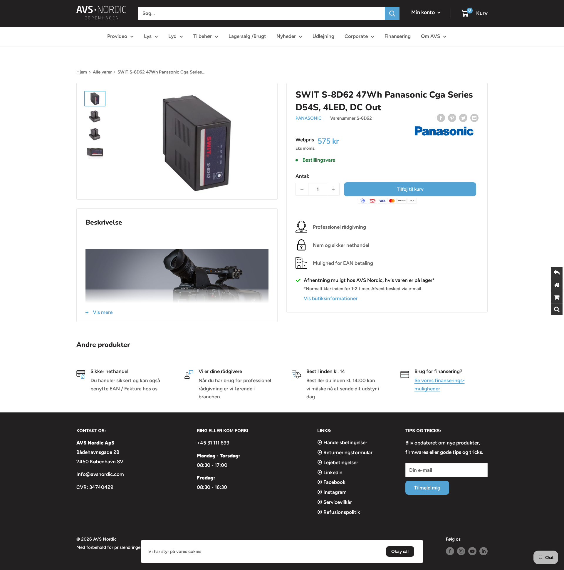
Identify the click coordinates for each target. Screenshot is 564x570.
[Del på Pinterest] (452, 117)
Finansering (398, 36)
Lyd (172, 36)
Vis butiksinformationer (330, 298)
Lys (148, 36)
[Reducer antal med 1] (302, 189)
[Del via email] (474, 117)
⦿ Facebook (331, 482)
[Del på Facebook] (441, 117)
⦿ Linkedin (330, 472)
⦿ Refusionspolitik (338, 512)
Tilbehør (202, 36)
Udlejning (323, 36)
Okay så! (400, 551)
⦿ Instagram (332, 492)
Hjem (81, 72)
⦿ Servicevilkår (334, 502)
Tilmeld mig (427, 488)
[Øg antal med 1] (333, 189)
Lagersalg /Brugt (247, 36)
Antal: (302, 176)
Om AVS (430, 36)
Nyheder (286, 36)
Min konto (423, 12)
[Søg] (392, 13)
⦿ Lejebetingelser (337, 462)
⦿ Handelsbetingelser (342, 442)
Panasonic (309, 118)
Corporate (356, 36)
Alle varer (102, 72)
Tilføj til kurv (410, 189)
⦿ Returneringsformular (344, 452)
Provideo (117, 36)
